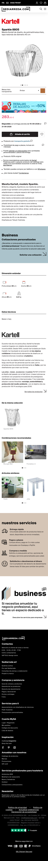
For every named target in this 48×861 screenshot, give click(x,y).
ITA (3, 3)
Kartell (34, 160)
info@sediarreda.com (29, 818)
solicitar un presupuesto (18, 150)
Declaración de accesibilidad (24, 812)
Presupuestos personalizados (12, 712)
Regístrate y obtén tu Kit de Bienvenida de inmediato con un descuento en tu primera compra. (23, 796)
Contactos (7, 644)
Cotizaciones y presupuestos (12, 785)
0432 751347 (15, 3)
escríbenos (7, 165)
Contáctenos (24, 173)
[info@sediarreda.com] (7, 3)
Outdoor (5, 782)
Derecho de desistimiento (11, 689)
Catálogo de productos (10, 756)
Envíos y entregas (8, 694)
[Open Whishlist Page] (41, 3)
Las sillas (5, 372)
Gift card (5, 764)
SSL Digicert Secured (24, 851)
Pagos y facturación (9, 692)
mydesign (9, 741)
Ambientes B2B (7, 774)
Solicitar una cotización (31, 255)
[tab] (20, 85)
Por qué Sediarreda (9, 668)
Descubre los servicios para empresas (28, 617)
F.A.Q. (4, 697)
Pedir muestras (7, 710)
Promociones (6, 761)
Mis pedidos (6, 725)
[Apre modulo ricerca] (41, 9)
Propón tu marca (8, 673)
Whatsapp (41, 169)
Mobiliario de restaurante (11, 777)
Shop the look (7, 743)
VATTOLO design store (10, 655)
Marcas (4, 759)
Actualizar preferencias (29, 809)
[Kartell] (24, 21)
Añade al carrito (22, 134)
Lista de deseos (7, 730)
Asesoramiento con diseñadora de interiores (18, 707)
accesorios (20, 372)
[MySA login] (37, 3)
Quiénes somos (7, 666)
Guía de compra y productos (12, 684)
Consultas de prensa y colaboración (14, 671)
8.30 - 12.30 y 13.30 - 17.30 (11, 650)
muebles (29, 372)
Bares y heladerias (8, 779)
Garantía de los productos (11, 686)
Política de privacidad (17, 807)
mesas (12, 372)
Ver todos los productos (33, 391)
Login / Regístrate (8, 723)
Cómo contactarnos (9, 653)
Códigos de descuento (10, 728)
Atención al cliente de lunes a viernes (15, 647)
